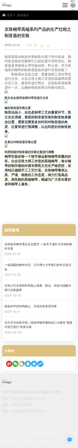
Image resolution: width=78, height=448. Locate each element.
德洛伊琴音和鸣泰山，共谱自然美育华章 (30, 306)
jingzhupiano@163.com (29, 411)
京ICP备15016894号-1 (16, 437)
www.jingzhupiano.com (29, 398)
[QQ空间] (34, 364)
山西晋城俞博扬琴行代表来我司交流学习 (44, 211)
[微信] (15, 364)
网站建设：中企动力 (15, 441)
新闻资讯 (23, 15)
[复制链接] (40, 364)
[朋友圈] (22, 364)
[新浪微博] (9, 364)
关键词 (42, 441)
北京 (32, 441)
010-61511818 (22, 405)
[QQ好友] (28, 364)
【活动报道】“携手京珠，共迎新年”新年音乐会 (35, 202)
